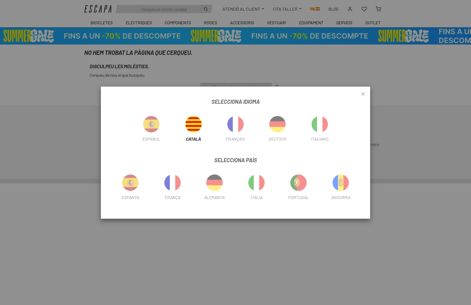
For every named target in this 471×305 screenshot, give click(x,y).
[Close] (363, 94)
